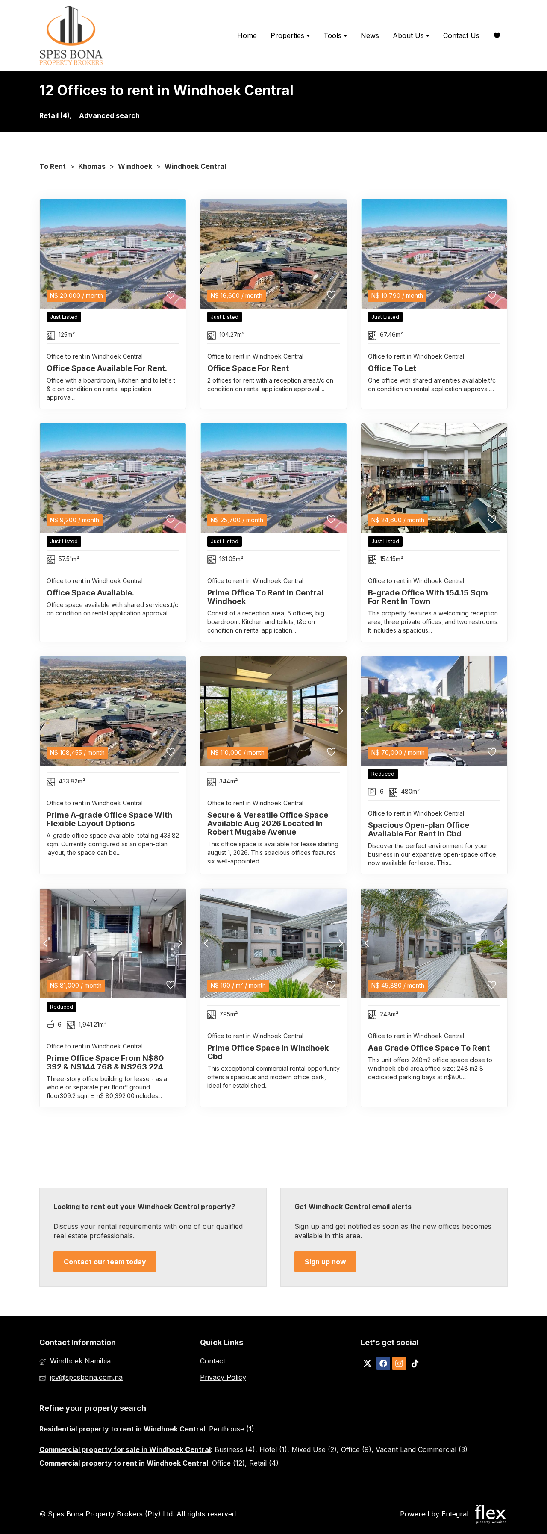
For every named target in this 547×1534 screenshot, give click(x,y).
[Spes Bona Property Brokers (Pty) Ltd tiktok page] (415, 1363)
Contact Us (461, 35)
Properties (288, 35)
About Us (409, 35)
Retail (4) (264, 1463)
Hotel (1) (273, 1449)
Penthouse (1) (231, 1429)
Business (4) (235, 1449)
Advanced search (109, 115)
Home (247, 35)
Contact (212, 1361)
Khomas (92, 166)
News (370, 35)
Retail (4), (55, 115)
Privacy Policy (223, 1377)
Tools (333, 35)
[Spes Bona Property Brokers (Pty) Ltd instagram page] (399, 1363)
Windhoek (135, 166)
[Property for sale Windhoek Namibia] (71, 35)
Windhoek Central (195, 166)
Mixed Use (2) (314, 1449)
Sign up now (325, 1261)
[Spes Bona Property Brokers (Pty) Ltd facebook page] (383, 1363)
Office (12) (228, 1463)
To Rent (52, 166)
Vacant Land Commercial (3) (422, 1449)
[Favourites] (497, 35)
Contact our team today (105, 1261)
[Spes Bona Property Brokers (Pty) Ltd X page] (367, 1363)
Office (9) (356, 1449)
